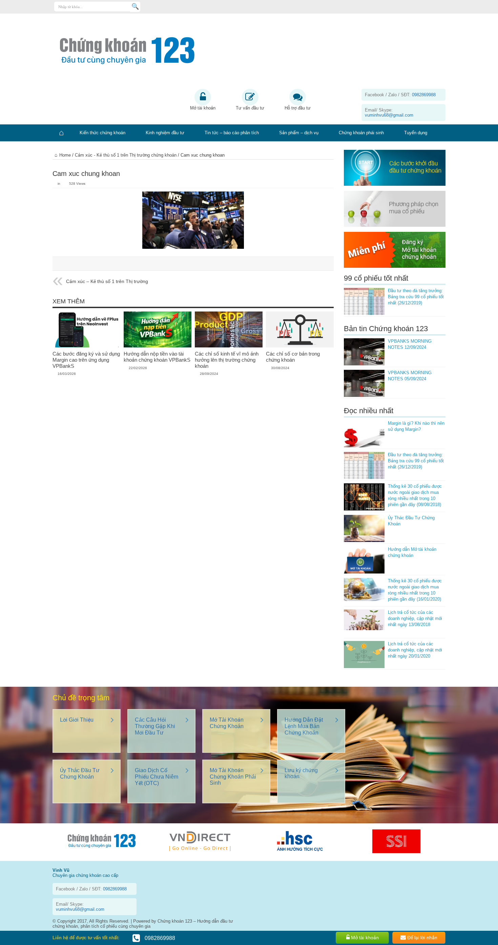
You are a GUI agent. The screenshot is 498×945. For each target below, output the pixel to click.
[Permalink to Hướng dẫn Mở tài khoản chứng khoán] (364, 560)
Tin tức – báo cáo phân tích (232, 132)
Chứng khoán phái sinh (361, 132)
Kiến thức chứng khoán (102, 132)
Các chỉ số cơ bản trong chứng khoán (293, 357)
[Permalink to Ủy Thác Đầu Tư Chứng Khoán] (364, 528)
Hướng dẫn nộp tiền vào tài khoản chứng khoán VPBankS (157, 357)
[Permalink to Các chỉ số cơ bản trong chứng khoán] (300, 329)
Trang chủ (61, 132)
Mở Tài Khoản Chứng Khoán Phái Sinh (233, 776)
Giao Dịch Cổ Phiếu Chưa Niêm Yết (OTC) (156, 776)
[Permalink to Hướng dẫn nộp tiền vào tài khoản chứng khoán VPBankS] (157, 329)
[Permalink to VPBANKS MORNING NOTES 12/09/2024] (364, 351)
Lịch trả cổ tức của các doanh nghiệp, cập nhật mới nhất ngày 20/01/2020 (415, 650)
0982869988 (159, 938)
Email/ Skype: (389, 112)
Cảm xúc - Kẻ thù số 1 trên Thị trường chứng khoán (126, 155)
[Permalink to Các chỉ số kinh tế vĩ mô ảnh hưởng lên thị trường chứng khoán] (229, 329)
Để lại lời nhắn (421, 937)
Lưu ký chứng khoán (301, 773)
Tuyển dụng (415, 132)
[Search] (135, 7)
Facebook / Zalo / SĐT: (400, 94)
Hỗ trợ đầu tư (298, 107)
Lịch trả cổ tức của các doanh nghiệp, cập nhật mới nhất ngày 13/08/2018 (415, 618)
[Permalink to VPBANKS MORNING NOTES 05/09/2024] (364, 383)
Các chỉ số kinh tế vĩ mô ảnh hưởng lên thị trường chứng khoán (226, 360)
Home (65, 155)
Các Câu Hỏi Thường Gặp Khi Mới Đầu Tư (155, 726)
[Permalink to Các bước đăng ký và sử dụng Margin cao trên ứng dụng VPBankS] (86, 329)
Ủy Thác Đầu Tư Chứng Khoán (80, 773)
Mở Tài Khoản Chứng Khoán (227, 723)
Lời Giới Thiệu (77, 720)
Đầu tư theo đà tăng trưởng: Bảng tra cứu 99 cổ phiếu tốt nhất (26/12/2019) (416, 296)
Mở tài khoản (202, 107)
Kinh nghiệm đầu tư (165, 132)
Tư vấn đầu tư (250, 107)
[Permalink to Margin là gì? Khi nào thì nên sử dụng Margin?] (364, 433)
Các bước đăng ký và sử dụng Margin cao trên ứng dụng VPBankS (86, 360)
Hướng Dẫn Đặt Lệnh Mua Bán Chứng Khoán (304, 726)
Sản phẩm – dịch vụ (298, 132)
